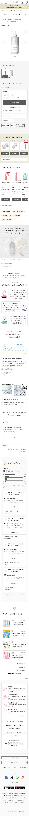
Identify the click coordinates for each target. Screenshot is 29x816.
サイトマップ (21, 802)
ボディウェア (14, 770)
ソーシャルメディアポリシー (20, 800)
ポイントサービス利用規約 (8, 800)
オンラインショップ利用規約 (8, 797)
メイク (9, 767)
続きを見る (13, 438)
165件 (8, 25)
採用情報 (11, 793)
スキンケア (4, 767)
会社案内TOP (5, 793)
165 (16, 471)
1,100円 (4, 76)
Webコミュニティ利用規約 (21, 797)
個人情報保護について (8, 795)
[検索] (5, 2)
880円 (10, 76)
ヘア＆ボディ (14, 767)
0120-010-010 (17, 725)
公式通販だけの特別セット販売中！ (14, 6)
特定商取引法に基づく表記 (19, 795)
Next (25, 42)
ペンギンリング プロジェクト (11, 802)
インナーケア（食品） (23, 767)
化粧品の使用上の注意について (20, 793)
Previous (3, 42)
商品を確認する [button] (6, 159)
